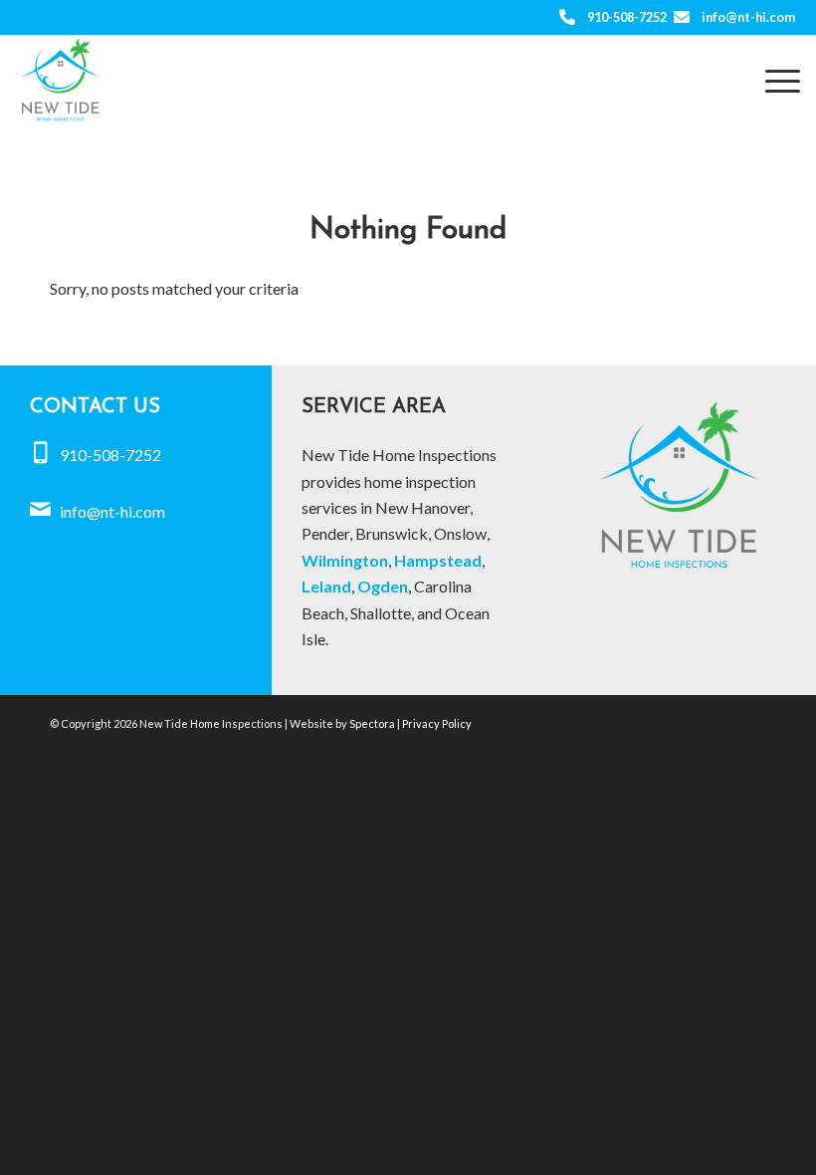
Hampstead (438, 560)
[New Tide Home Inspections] (60, 79)
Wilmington (345, 560)
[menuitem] (772, 79)
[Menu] (772, 79)
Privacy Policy (437, 723)
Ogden (382, 586)
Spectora (373, 723)
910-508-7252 (627, 17)
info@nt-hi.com (748, 17)
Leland (326, 586)
